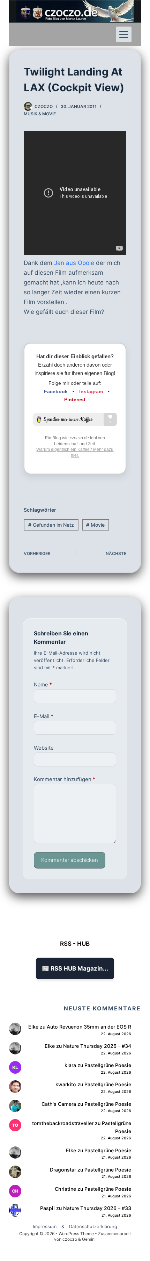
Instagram (91, 391)
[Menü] (124, 34)
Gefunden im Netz (51, 525)
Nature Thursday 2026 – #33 (97, 1208)
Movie (95, 525)
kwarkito (65, 1084)
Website (44, 747)
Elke (33, 1027)
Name (43, 684)
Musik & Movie (40, 113)
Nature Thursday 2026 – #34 (97, 1046)
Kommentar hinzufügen (64, 779)
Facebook (56, 391)
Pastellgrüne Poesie (107, 1065)
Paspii (47, 1208)
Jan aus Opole (73, 262)
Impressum (45, 1226)
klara (70, 1065)
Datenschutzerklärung (93, 1226)
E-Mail (43, 716)
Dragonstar (63, 1170)
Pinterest (74, 399)
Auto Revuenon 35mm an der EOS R (89, 1027)
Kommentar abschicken (69, 860)
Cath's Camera (59, 1104)
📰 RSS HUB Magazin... (75, 968)
